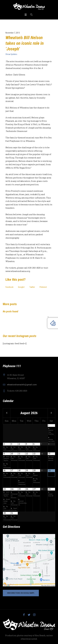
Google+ (21, 287)
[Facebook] (23, 614)
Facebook (9, 287)
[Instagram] (34, 614)
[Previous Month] (6, 413)
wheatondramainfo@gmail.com (22, 384)
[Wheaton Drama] (29, 6)
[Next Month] (51, 413)
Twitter (32, 287)
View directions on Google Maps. (21, 593)
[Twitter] (29, 614)
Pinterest (43, 287)
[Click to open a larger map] (29, 560)
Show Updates (11, 54)
